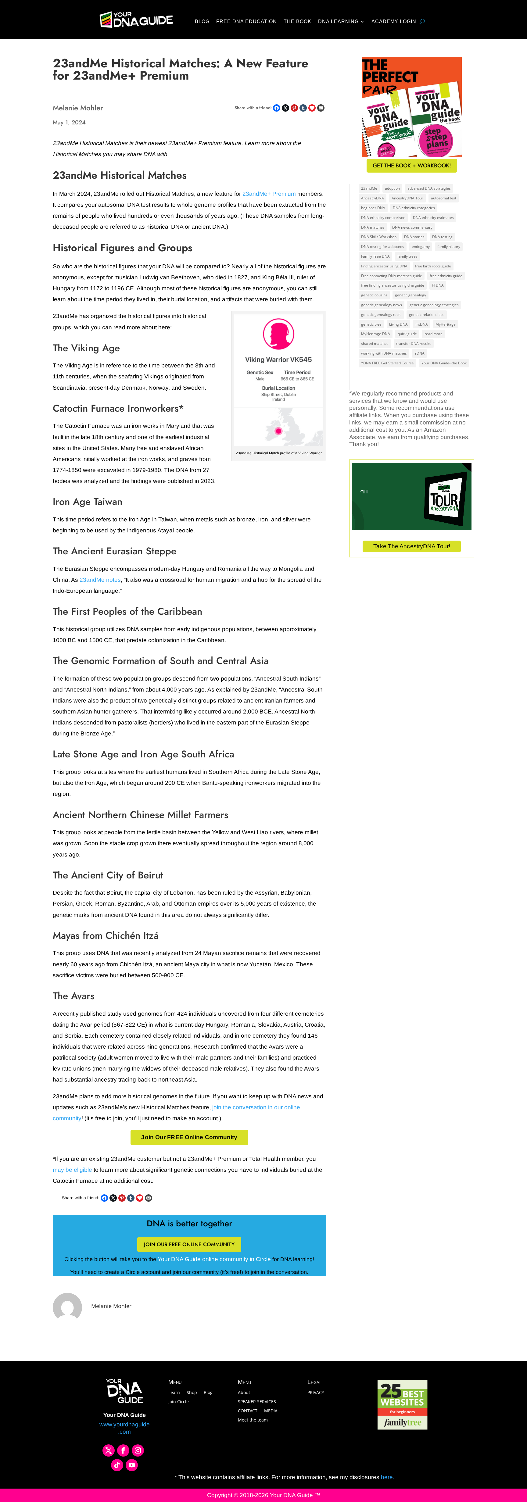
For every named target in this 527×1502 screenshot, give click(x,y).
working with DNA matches (384, 353)
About (244, 1392)
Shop (192, 1392)
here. (386, 1477)
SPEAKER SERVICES (257, 1402)
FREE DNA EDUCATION (246, 22)
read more (434, 333)
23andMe (369, 188)
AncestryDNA (372, 198)
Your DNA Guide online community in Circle (214, 1259)
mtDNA (421, 324)
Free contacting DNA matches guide (391, 275)
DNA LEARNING (338, 22)
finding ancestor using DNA (384, 266)
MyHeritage (446, 324)
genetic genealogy (410, 295)
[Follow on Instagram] (138, 1450)
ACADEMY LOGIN (393, 22)
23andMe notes (100, 580)
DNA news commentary (412, 227)
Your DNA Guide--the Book (444, 363)
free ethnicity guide (446, 275)
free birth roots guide (433, 266)
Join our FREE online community (189, 1244)
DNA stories (414, 236)
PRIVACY (315, 1392)
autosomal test (443, 198)
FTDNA (438, 285)
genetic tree (371, 324)
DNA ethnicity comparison (383, 217)
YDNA (419, 353)
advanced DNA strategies (429, 188)
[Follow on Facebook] (123, 1450)
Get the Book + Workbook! (412, 166)
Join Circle (178, 1402)
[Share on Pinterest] (294, 108)
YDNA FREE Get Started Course (387, 363)
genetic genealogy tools (381, 314)
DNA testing (442, 236)
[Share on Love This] (312, 108)
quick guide (407, 333)
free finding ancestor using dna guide (392, 285)
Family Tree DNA (375, 256)
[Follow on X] (108, 1450)
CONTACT (247, 1411)
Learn (174, 1392)
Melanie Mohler (111, 1306)
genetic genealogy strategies (434, 304)
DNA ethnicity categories (414, 207)
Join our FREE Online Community (189, 1137)
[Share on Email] (320, 108)
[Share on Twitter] (285, 108)
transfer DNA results (413, 343)
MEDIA (271, 1411)
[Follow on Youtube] (132, 1465)
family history (448, 246)
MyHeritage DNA (375, 333)
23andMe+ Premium (269, 194)
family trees (407, 256)
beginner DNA (373, 207)
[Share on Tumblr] (303, 108)
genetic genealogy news (381, 304)
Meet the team (253, 1420)
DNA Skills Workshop (378, 236)
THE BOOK (297, 22)
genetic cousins (374, 295)
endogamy (421, 246)
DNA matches (373, 227)
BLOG (202, 22)
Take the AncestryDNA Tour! (411, 546)
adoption (392, 188)
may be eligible (72, 1170)
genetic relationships (426, 314)
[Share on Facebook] (276, 108)
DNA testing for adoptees (382, 246)
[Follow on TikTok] (117, 1465)
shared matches (375, 343)
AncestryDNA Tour (407, 198)
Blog (208, 1392)
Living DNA (398, 324)
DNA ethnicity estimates (433, 217)
